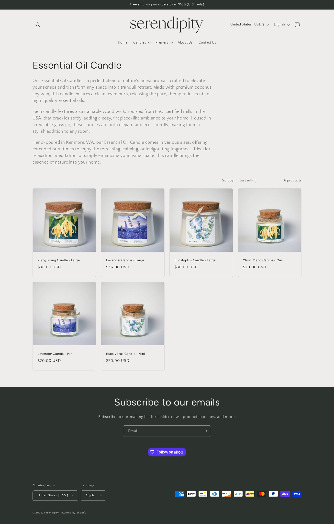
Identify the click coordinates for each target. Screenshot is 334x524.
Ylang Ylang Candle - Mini (263, 260)
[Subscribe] (205, 431)
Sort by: (228, 180)
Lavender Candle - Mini (55, 354)
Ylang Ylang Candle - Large (59, 260)
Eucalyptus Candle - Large (195, 260)
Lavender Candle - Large (125, 260)
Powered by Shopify (73, 512)
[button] (38, 24)
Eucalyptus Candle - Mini (125, 354)
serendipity (51, 512)
